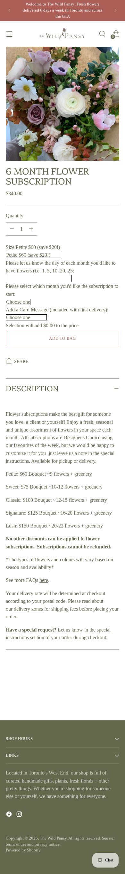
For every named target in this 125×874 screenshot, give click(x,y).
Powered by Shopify (23, 850)
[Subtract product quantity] (31, 229)
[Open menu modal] (9, 33)
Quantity (14, 215)
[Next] (115, 10)
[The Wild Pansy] (62, 34)
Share (21, 361)
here (43, 580)
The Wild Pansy (53, 838)
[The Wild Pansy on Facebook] (9, 815)
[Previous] (10, 10)
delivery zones (28, 609)
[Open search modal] (102, 33)
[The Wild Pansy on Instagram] (20, 815)
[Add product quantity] (12, 229)
